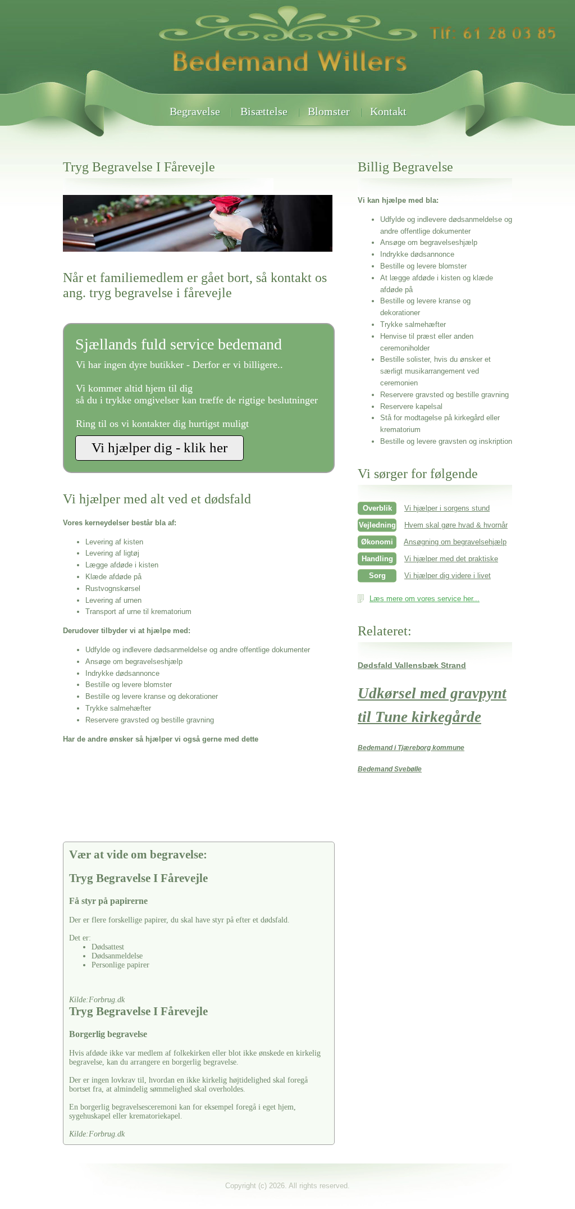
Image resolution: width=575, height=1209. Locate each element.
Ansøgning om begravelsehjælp (455, 542)
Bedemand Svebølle (390, 769)
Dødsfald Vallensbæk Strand (412, 665)
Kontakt (388, 111)
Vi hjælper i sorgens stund (447, 508)
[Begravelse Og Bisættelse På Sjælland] (287, 91)
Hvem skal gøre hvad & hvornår (456, 525)
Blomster (329, 111)
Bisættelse (264, 111)
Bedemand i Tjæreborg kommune (411, 748)
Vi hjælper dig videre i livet (447, 575)
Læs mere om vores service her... (424, 598)
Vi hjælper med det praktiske (451, 558)
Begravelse (195, 111)
